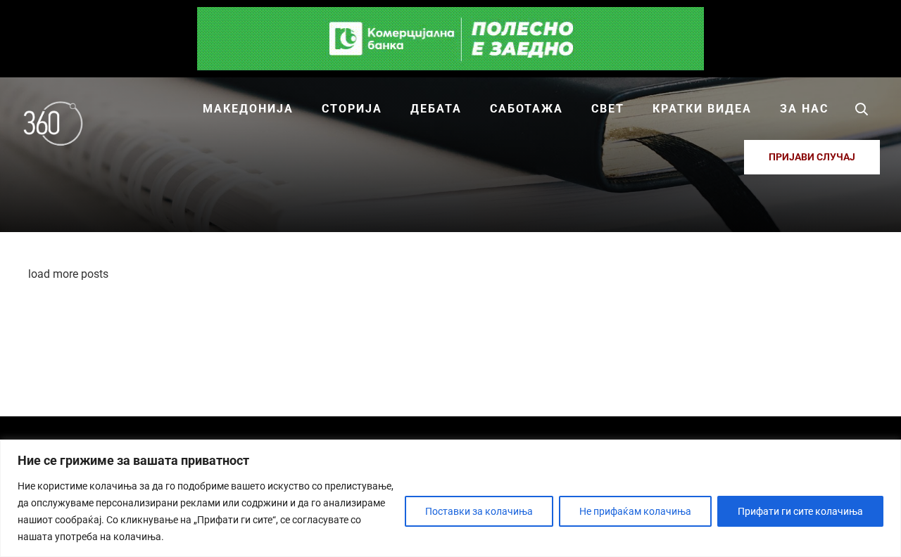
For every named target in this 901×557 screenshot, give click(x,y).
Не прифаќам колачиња (635, 511)
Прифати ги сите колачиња (800, 511)
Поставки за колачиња (479, 511)
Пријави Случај (812, 156)
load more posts (68, 274)
